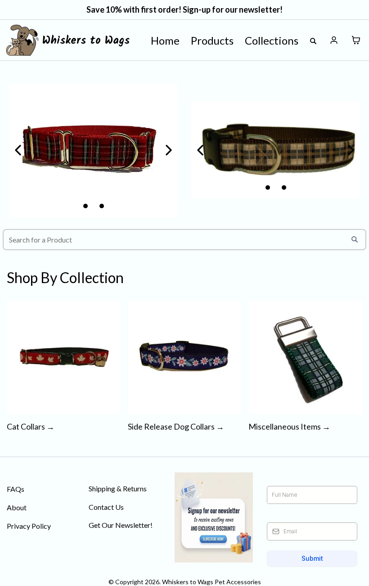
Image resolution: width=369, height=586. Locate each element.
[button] (334, 40)
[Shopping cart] (355, 40)
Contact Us (106, 507)
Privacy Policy (29, 526)
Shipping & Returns (118, 488)
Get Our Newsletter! (121, 525)
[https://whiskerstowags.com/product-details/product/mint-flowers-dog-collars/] (275, 150)
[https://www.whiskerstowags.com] (22, 40)
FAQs (15, 489)
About (17, 507)
